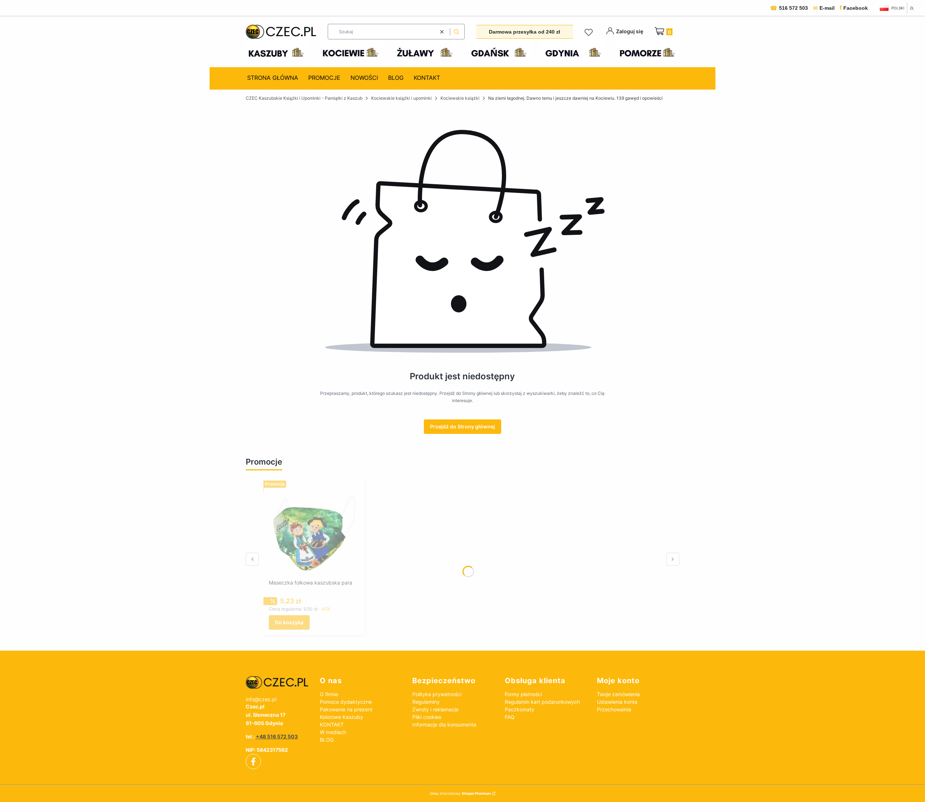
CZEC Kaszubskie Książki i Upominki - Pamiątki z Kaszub (304, 98)
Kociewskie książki (459, 98)
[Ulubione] (590, 32)
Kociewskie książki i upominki (401, 98)
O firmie (329, 694)
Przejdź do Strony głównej (462, 426)
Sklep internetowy (460, 793)
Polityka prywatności (436, 694)
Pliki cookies (426, 717)
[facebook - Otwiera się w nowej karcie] (253, 762)
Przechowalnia (614, 709)
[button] (456, 32)
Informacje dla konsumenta (444, 724)
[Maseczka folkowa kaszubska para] (314, 531)
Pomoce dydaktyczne (346, 702)
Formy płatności (523, 694)
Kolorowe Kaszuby (341, 717)
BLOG (327, 740)
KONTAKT (332, 724)
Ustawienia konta (617, 702)
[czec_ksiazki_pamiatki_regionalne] (277, 682)
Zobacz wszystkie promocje (325, 462)
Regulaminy (426, 702)
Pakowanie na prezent (346, 709)
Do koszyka (289, 622)
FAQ (510, 717)
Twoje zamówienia (618, 694)
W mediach (333, 732)
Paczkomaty (519, 709)
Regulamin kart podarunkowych (542, 702)
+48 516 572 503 (277, 736)
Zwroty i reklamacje (435, 709)
